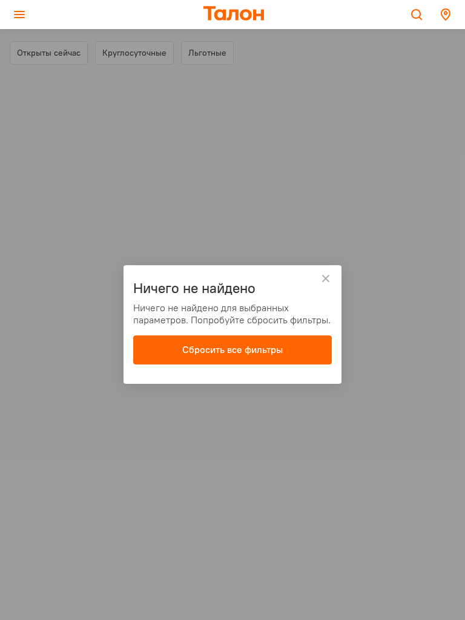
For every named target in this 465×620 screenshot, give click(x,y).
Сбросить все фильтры (232, 349)
